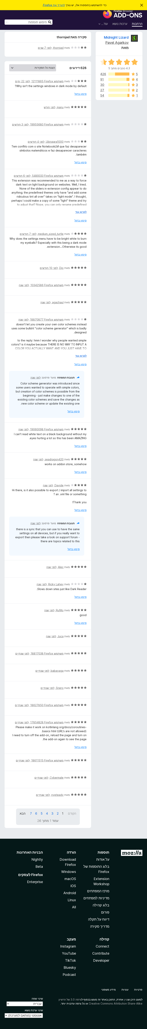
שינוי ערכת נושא (34, 1010)
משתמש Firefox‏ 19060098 (47, 429)
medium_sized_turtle (51, 233)
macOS (70, 879)
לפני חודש (49, 107)
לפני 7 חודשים (28, 233)
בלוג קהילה (101, 905)
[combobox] (28, 22)
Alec (61, 567)
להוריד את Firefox (54, 5)
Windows (68, 872)
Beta (39, 867)
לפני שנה (24, 285)
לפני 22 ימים (22, 81)
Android (69, 893)
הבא (22, 813)
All (74, 907)
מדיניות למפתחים (96, 898)
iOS (73, 886)
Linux (72, 900)
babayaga (57, 670)
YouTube (69, 953)
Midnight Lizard (116, 37)
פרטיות (138, 989)
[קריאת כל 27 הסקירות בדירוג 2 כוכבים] (118, 90)
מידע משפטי (108, 989)
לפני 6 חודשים (22, 175)
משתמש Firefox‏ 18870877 (47, 319)
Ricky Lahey (56, 584)
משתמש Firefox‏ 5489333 (48, 175)
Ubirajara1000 (55, 141)
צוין (126, 999)
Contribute (100, 953)
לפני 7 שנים (44, 47)
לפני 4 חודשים (36, 141)
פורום (105, 912)
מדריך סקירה (99, 926)
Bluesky (70, 968)
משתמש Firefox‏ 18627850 (47, 705)
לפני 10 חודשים (49, 267)
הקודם (72, 813)
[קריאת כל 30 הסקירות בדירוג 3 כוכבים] (118, 84)
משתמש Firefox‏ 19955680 (47, 124)
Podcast (69, 975)
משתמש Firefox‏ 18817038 (47, 653)
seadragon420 (54, 459)
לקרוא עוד (81, 211)
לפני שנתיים (22, 653)
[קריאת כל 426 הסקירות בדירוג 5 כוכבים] (118, 74)
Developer (101, 960)
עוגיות (125, 989)
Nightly (37, 859)
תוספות (103, 852)
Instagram (68, 946)
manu (60, 107)
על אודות (102, 859)
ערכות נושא (119, 24)
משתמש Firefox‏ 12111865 (47, 81)
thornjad (58, 47)
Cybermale (57, 777)
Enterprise (35, 882)
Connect (102, 946)
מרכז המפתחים (98, 891)
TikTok (70, 960)
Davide (59, 485)
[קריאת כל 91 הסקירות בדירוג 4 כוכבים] (118, 79)
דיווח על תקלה (98, 919)
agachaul (58, 302)
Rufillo (60, 610)
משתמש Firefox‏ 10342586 (47, 285)
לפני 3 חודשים (20, 124)
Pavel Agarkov (117, 43)
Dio (61, 267)
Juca (61, 636)
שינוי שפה (37, 998)
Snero (60, 688)
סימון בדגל (80, 93)
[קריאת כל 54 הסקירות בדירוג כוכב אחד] (118, 95)
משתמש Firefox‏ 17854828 (47, 722)
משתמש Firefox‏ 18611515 (47, 760)
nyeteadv (57, 794)
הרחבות (137, 24)
